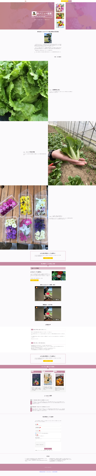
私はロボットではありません (40, 444)
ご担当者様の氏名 (37, 427)
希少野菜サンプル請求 (34, 280)
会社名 (36, 424)
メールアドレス (37, 430)
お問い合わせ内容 (37, 437)
